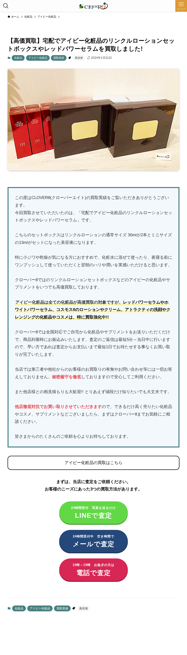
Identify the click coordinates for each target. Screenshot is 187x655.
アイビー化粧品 (37, 57)
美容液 (79, 57)
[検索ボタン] (6, 6)
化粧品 (18, 57)
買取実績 (58, 57)
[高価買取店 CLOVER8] (93, 6)
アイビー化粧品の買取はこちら (93, 462)
